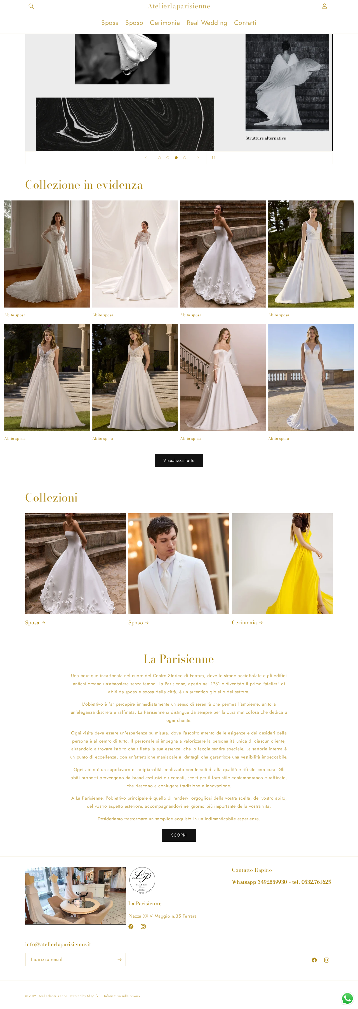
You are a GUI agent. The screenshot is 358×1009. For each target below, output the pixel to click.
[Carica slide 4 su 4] (184, 157)
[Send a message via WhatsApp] (347, 998)
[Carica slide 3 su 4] (176, 157)
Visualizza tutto (179, 460)
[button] (31, 6)
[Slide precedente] (146, 158)
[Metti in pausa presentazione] (212, 158)
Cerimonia (244, 622)
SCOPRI (179, 835)
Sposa (32, 622)
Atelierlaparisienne (53, 996)
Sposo (135, 622)
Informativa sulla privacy (122, 996)
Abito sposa (15, 315)
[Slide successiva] (198, 158)
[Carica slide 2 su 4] (168, 157)
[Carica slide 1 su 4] (159, 157)
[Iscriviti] (119, 959)
